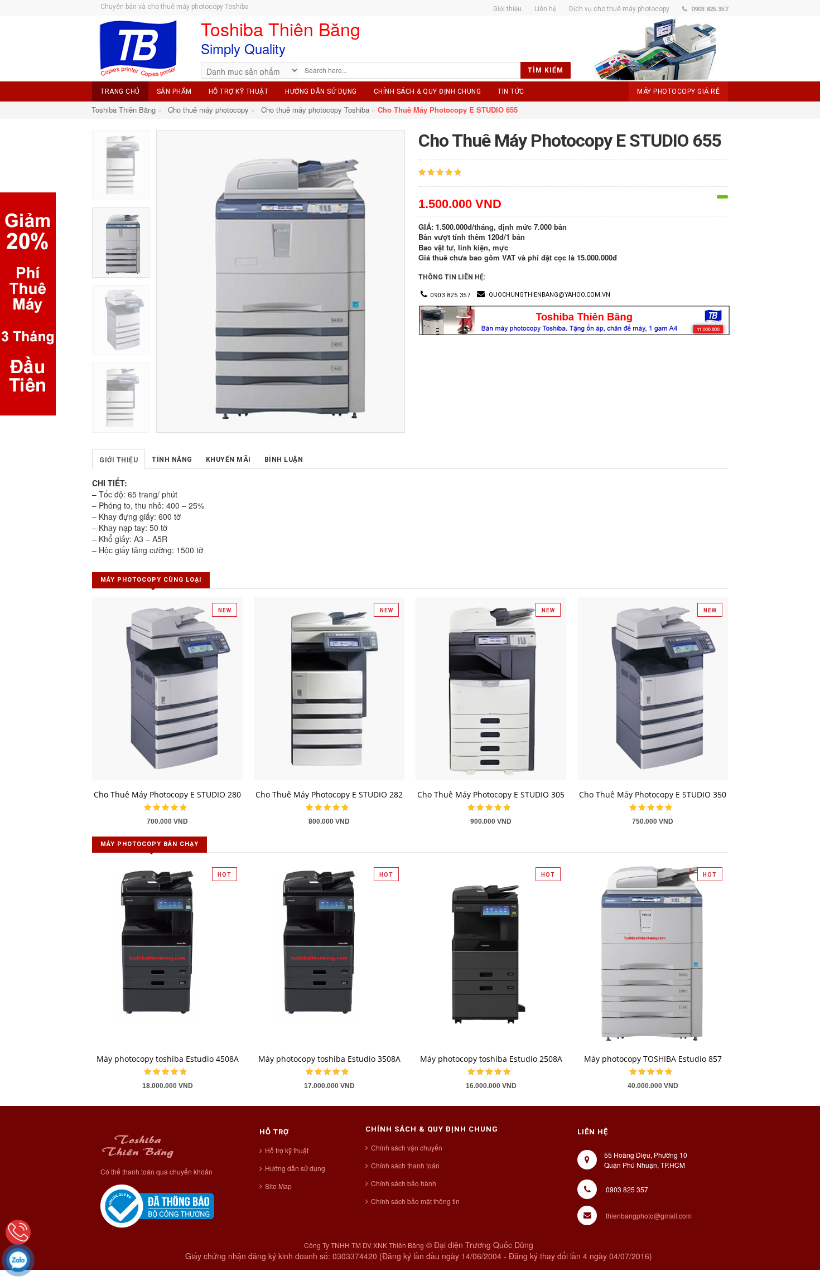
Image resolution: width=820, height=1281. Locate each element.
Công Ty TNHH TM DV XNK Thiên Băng (364, 1245)
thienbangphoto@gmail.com (649, 1215)
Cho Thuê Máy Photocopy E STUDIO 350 (652, 794)
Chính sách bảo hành (403, 1183)
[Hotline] (18, 1232)
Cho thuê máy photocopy (208, 109)
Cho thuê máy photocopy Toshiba (315, 109)
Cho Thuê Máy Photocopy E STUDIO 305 (491, 794)
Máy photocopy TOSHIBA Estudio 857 (653, 1058)
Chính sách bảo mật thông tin (415, 1201)
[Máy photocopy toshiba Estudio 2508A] (491, 952)
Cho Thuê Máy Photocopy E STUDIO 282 (329, 794)
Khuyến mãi (228, 459)
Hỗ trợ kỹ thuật (286, 1150)
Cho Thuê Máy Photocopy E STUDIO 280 (167, 794)
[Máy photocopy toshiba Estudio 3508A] (329, 952)
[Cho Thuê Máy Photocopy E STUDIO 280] (167, 687)
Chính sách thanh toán (405, 1165)
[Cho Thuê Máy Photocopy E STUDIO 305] (491, 687)
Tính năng (172, 459)
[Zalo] (18, 1260)
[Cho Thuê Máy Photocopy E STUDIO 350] (652, 687)
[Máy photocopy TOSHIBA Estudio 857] (652, 952)
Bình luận (283, 459)
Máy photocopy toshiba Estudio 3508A (329, 1058)
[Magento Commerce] (138, 48)
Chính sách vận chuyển (406, 1147)
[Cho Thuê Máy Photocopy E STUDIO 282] (329, 687)
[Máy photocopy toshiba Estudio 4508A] (167, 952)
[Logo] (137, 1144)
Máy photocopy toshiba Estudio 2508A (491, 1058)
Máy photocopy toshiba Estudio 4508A (168, 1058)
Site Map (278, 1186)
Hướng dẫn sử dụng (295, 1168)
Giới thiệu (118, 460)
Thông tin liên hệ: (451, 277)
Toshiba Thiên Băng (123, 109)
